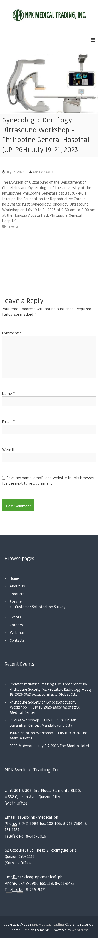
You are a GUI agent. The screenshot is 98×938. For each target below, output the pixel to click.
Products (17, 594)
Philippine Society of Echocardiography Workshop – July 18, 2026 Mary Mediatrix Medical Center (45, 707)
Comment (11, 333)
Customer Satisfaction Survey (40, 607)
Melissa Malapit (45, 172)
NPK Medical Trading (48, 925)
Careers (16, 625)
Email (8, 421)
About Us (17, 586)
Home (14, 578)
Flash (26, 930)
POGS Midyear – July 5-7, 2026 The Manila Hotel (49, 746)
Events (14, 226)
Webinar (17, 632)
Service (16, 601)
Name (8, 393)
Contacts (17, 640)
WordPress (80, 930)
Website (9, 449)
